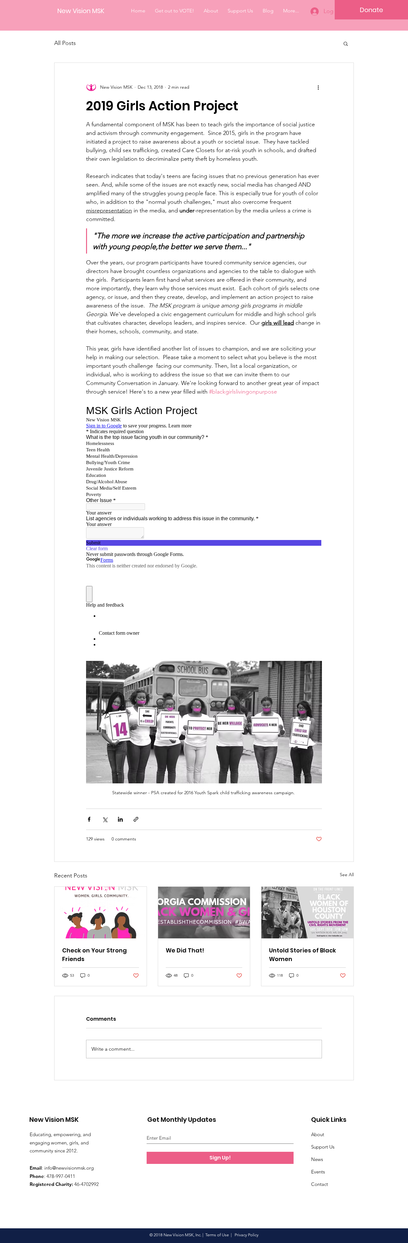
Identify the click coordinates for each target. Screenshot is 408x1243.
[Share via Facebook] (89, 819)
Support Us (322, 1147)
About (317, 1134)
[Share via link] (136, 819)
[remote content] (204, 528)
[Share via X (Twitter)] (105, 819)
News (317, 1159)
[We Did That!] (204, 912)
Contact (319, 1184)
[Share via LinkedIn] (120, 819)
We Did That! (185, 950)
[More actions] (318, 87)
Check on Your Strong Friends (94, 954)
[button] (346, 43)
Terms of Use (217, 1234)
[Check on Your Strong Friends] (101, 912)
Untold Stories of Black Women (302, 954)
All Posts (65, 43)
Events (318, 1172)
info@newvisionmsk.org (69, 1168)
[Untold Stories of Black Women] (307, 912)
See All (347, 874)
